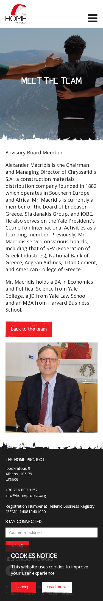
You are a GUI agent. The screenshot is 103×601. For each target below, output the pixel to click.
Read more (56, 587)
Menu (93, 18)
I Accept (23, 587)
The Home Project (15, 13)
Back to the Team (29, 329)
